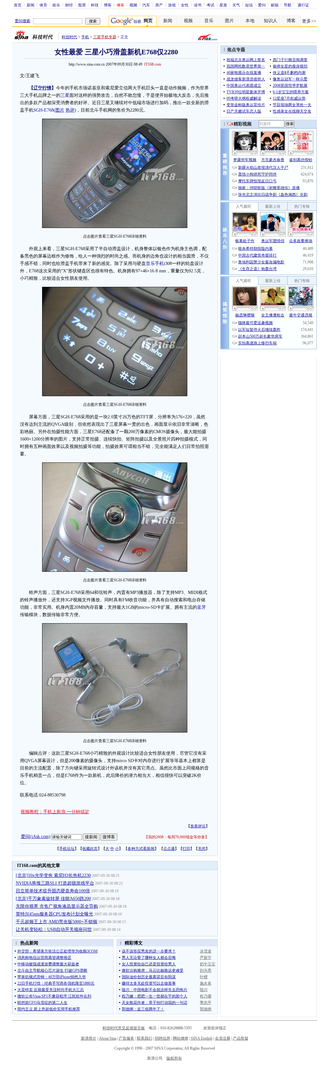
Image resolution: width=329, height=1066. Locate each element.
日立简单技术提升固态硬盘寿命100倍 (53, 890)
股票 (82, 5)
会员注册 (222, 1038)
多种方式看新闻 (141, 848)
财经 (69, 5)
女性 (185, 5)
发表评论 (198, 826)
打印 (186, 848)
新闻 (30, 5)
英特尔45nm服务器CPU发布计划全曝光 (54, 914)
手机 (85, 37)
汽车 (146, 5)
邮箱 (275, 5)
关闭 (202, 848)
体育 (43, 5)
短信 (249, 5)
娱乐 (56, 5)
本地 (249, 20)
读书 (197, 5)
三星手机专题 (104, 37)
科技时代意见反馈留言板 (123, 1028)
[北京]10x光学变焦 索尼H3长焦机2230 (53, 875)
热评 (70, 110)
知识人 (270, 20)
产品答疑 (240, 1038)
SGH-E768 (43, 110)
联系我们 (144, 1038)
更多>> (309, 21)
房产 (159, 5)
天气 (236, 5)
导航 (287, 5)
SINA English (201, 1038)
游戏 (172, 5)
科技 (95, 5)
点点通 (169, 848)
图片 (229, 20)
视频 (133, 5)
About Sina (107, 1038)
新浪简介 (88, 1038)
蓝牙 (201, 607)
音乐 (208, 20)
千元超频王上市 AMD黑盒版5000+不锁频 (56, 921)
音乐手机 (155, 263)
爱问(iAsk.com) (35, 836)
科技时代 (69, 37)
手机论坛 (67, 848)
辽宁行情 (42, 88)
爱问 (262, 5)
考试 (210, 5)
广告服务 (126, 1038)
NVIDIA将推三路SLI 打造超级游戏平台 (55, 883)
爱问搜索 (22, 21)
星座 (223, 5)
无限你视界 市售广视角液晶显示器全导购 (57, 906)
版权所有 (174, 1058)
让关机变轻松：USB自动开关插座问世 (54, 929)
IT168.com (152, 64)
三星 (64, 95)
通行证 (303, 5)
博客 (107, 5)
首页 (18, 5)
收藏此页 (90, 848)
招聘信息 (162, 1038)
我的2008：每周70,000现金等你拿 (176, 837)
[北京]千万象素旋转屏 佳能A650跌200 (53, 898)
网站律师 (180, 1038)
